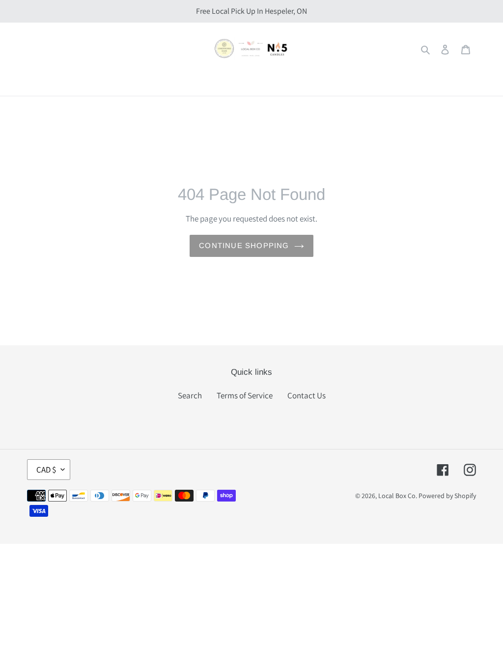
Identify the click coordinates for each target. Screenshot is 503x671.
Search (190, 395)
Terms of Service (245, 395)
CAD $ (46, 469)
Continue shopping (244, 245)
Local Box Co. (397, 495)
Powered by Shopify (447, 495)
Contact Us (306, 395)
